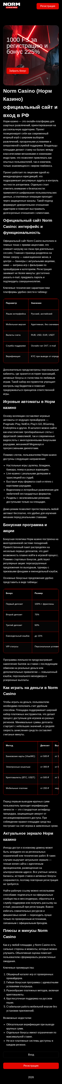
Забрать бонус (17, 70)
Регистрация (47, 6)
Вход (31, 1054)
